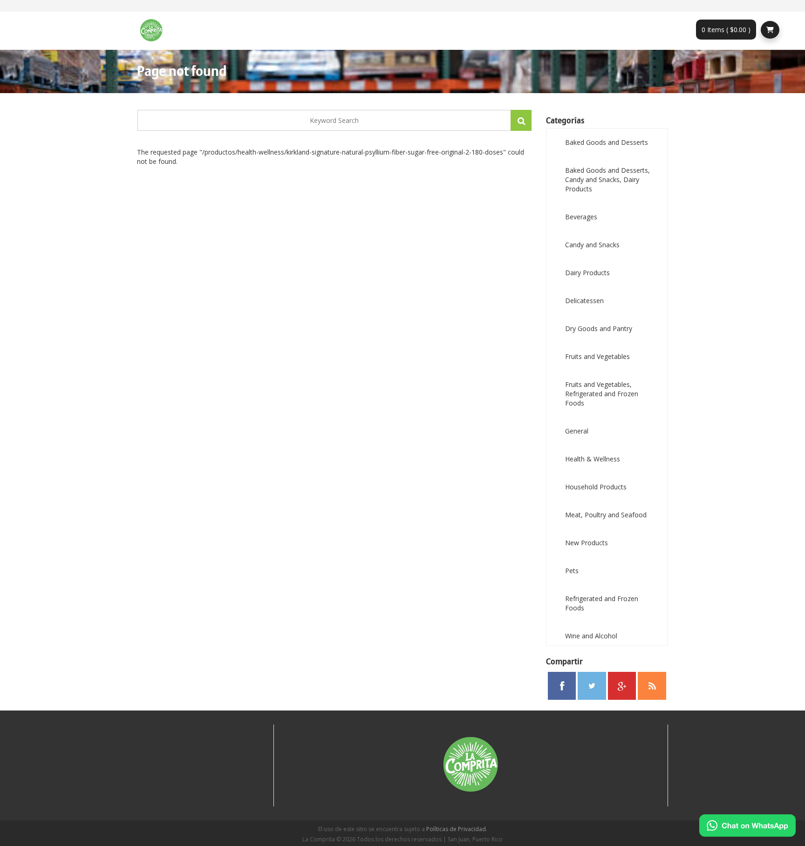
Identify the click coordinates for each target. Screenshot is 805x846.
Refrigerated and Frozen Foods (601, 603)
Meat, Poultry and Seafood (606, 514)
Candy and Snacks (592, 244)
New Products (586, 542)
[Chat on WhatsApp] (747, 825)
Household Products (596, 486)
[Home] (154, 31)
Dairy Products (587, 272)
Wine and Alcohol (591, 635)
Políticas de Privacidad (456, 829)
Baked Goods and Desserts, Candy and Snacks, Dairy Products (607, 179)
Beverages (581, 216)
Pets (572, 570)
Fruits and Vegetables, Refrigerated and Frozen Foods (601, 393)
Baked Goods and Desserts (606, 142)
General (576, 430)
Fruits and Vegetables (597, 356)
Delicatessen (584, 300)
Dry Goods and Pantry (598, 328)
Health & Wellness (592, 458)
